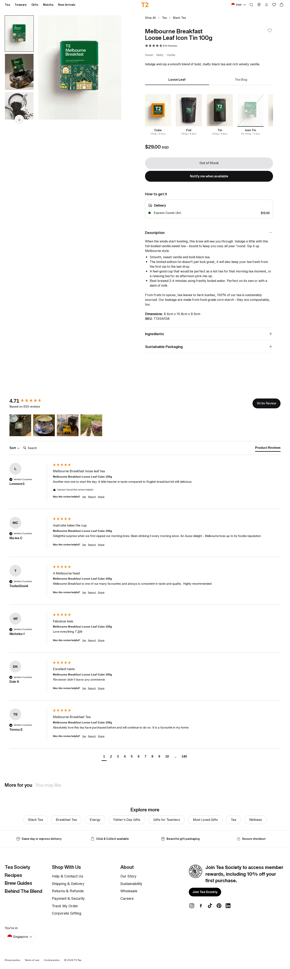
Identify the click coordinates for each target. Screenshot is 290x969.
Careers (127, 898)
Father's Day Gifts (126, 819)
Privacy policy (12, 960)
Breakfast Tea (66, 819)
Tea (164, 18)
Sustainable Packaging (164, 346)
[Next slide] (113, 67)
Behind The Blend (23, 891)
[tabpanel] (209, 115)
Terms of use (32, 960)
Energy (95, 819)
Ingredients (154, 333)
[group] (30, 400)
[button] (161, 45)
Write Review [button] (266, 403)
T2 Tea (77, 960)
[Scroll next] (19, 119)
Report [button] (92, 496)
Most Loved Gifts (205, 819)
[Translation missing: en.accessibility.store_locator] (259, 4)
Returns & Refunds (68, 890)
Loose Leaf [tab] (177, 79)
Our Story (128, 876)
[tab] (268, 449)
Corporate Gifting (66, 913)
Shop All (150, 18)
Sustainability (131, 883)
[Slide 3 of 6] (19, 110)
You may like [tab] (48, 785)
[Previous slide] (46, 67)
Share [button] (101, 496)
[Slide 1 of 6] (19, 33)
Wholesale (128, 890)
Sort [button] (13, 448)
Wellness (255, 819)
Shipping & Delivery (68, 883)
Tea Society (17, 867)
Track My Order (65, 905)
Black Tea (179, 18)
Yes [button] (84, 496)
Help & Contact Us (67, 876)
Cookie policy (52, 960)
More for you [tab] (18, 785)
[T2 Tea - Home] (145, 4)
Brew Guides (18, 883)
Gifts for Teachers (166, 819)
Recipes (13, 875)
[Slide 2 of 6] (19, 72)
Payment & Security (68, 898)
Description (155, 232)
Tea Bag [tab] (241, 79)
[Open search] (251, 4)
